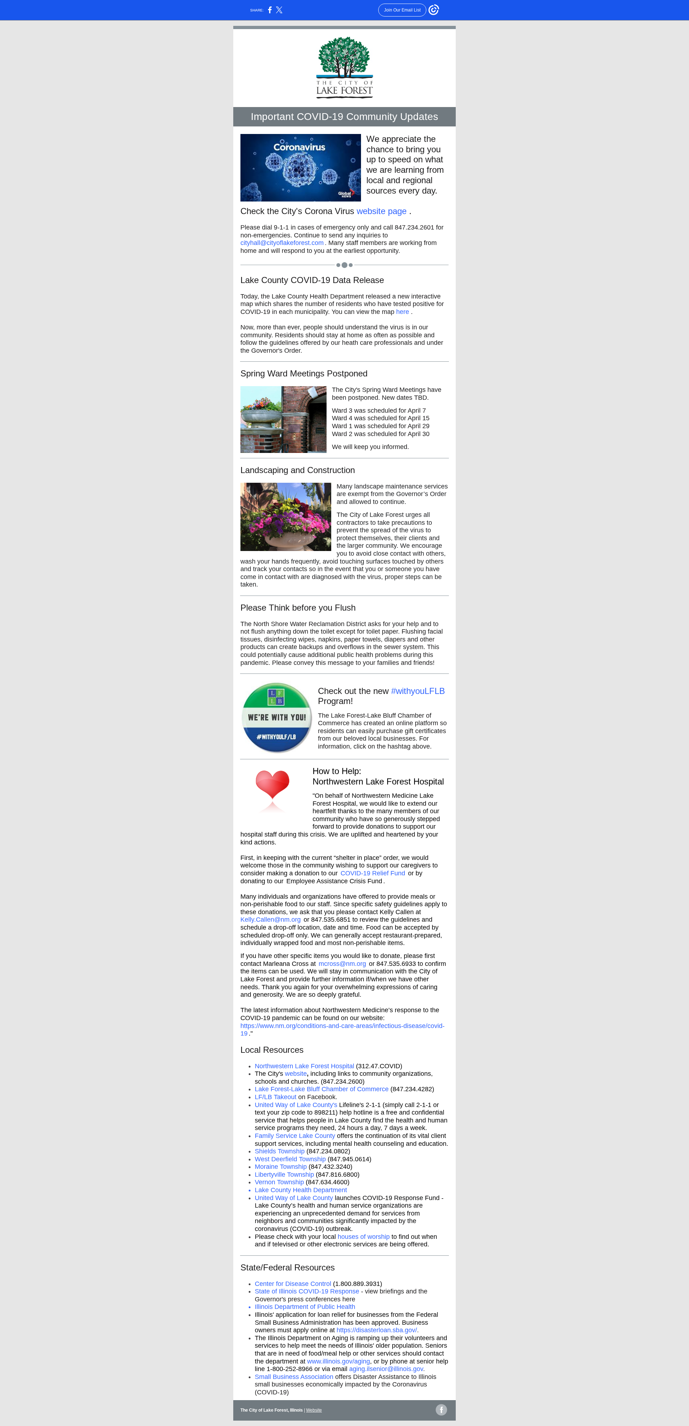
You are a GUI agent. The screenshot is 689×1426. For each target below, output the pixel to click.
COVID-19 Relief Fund (373, 873)
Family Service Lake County (295, 1135)
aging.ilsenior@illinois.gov (386, 1368)
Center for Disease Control (293, 1283)
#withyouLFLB (418, 691)
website (296, 1073)
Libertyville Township (284, 1174)
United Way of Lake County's (296, 1104)
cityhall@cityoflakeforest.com (282, 242)
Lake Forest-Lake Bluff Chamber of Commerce (322, 1089)
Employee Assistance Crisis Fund (334, 881)
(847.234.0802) (328, 1151)
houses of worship (364, 1236)
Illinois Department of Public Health (305, 1306)
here (402, 311)
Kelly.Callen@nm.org (270, 919)
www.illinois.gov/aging (338, 1361)
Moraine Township (281, 1166)
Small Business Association (294, 1376)
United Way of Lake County (294, 1198)
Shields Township (280, 1151)
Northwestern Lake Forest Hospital (304, 1066)
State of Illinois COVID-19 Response (307, 1291)
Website (314, 1410)
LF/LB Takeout (275, 1097)
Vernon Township (279, 1182)
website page (382, 211)
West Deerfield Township (290, 1159)
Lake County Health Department (301, 1190)
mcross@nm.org (342, 963)
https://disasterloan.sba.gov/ (377, 1330)
